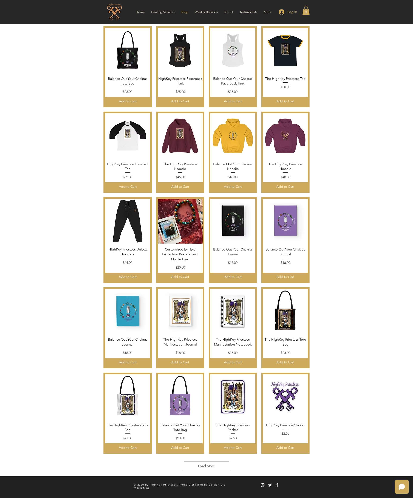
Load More (206, 466)
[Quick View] (127, 50)
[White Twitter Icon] (270, 485)
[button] (306, 10)
